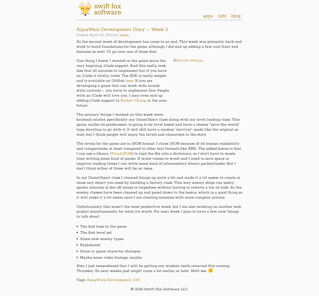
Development (119, 280)
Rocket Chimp (133, 100)
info (222, 16)
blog (236, 16)
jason (124, 35)
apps (208, 16)
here (129, 80)
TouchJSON (121, 153)
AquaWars (96, 280)
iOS (136, 280)
